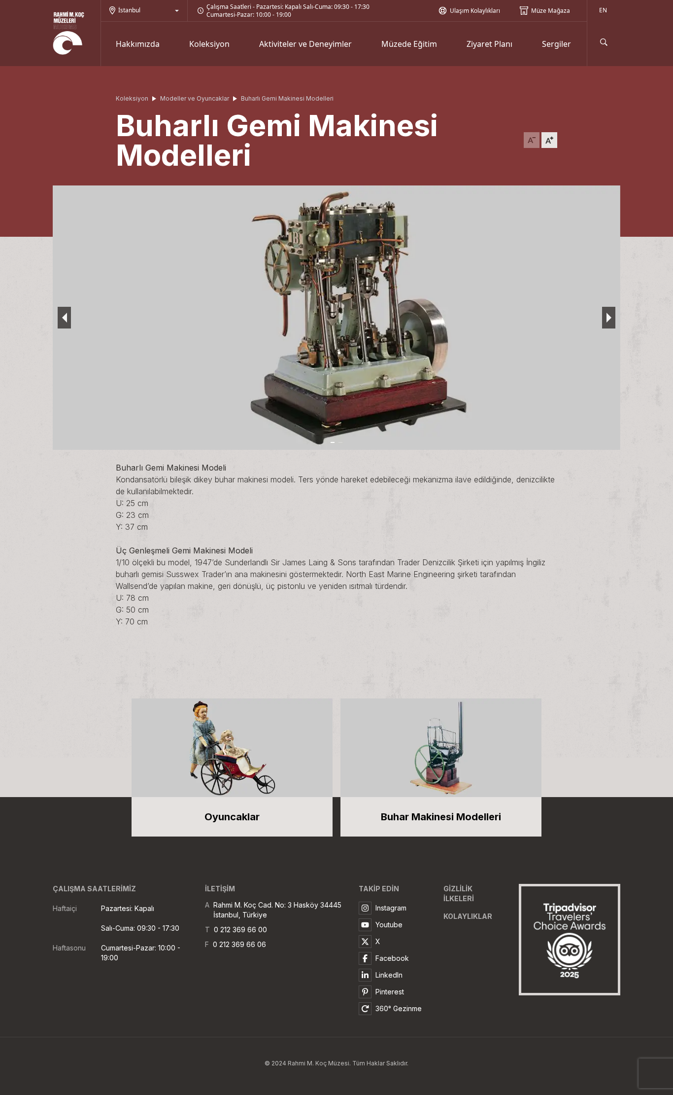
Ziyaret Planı (489, 43)
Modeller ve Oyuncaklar (194, 98)
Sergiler (556, 43)
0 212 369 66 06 (239, 944)
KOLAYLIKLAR (467, 916)
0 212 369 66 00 (240, 929)
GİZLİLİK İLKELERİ (458, 893)
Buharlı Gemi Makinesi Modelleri (287, 98)
